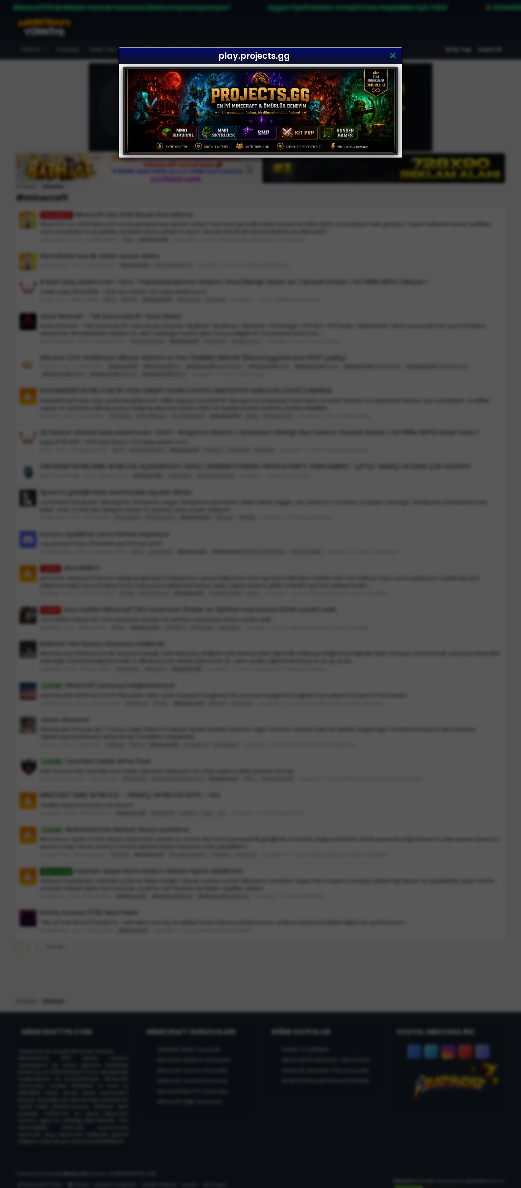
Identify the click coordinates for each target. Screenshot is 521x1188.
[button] (392, 56)
